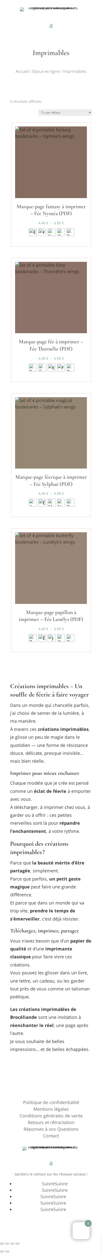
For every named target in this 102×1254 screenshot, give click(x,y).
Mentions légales (51, 1109)
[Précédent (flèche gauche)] (2, 1251)
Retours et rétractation (51, 1122)
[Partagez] (12, 1243)
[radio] (32, 232)
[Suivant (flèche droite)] (7, 1251)
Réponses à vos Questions (51, 1129)
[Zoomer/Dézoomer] (2, 1243)
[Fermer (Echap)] (18, 1243)
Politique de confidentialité (51, 1102)
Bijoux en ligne (45, 71)
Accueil (22, 71)
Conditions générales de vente (51, 1116)
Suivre (61, 1184)
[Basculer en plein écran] (7, 1243)
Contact (51, 1136)
